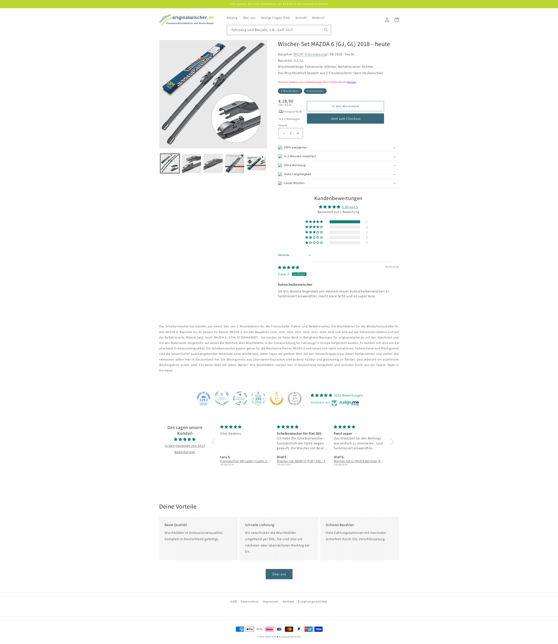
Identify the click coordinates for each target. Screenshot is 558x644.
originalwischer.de (291, 636)
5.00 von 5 (350, 207)
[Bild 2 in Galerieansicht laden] (191, 163)
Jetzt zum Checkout (345, 118)
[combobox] (279, 30)
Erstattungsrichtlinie (312, 601)
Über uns (279, 574)
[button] (338, 147)
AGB (234, 601)
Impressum (271, 601)
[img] (288, 267)
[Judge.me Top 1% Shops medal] (277, 398)
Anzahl (283, 125)
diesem (351, 82)
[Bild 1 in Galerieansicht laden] (170, 163)
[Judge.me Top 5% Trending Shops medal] (295, 398)
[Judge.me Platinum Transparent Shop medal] (240, 398)
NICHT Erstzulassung (310, 54)
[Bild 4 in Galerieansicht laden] (234, 163)
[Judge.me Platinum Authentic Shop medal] (222, 398)
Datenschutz (250, 601)
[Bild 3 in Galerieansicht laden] (213, 163)
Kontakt (288, 601)
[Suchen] (326, 30)
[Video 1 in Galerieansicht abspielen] (256, 163)
